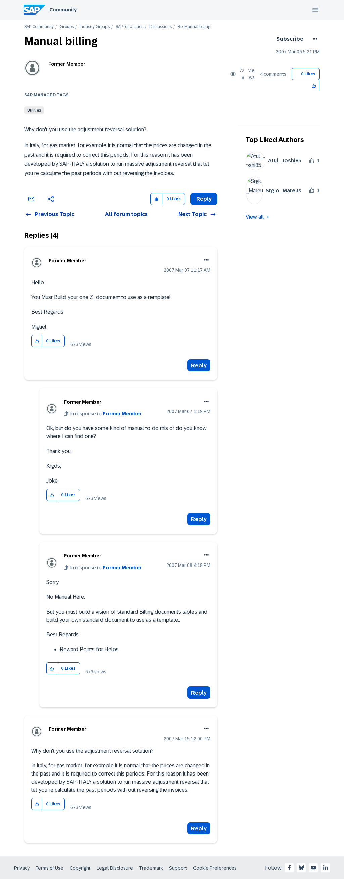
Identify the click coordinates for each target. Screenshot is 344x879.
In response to (106, 413)
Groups (67, 27)
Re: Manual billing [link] (194, 27)
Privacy (22, 868)
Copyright (80, 868)
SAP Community (39, 27)
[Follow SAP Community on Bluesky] (301, 867)
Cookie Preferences (215, 868)
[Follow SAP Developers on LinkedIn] (325, 867)
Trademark (151, 868)
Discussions (160, 27)
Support (178, 868)
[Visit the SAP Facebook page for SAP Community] (289, 867)
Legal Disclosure (115, 868)
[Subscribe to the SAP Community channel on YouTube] (313, 867)
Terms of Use (49, 868)
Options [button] (313, 39)
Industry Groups (95, 27)
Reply (199, 365)
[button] (314, 85)
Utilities (34, 110)
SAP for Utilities (129, 27)
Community (63, 9)
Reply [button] (204, 199)
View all (255, 217)
